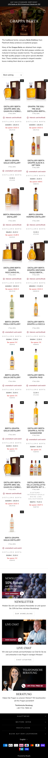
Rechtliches (23, 728)
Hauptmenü (23, 716)
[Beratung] (24, 678)
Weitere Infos (23, 722)
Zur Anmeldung (24, 614)
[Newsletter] (24, 585)
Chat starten (24, 660)
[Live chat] (24, 632)
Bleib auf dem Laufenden (23, 734)
